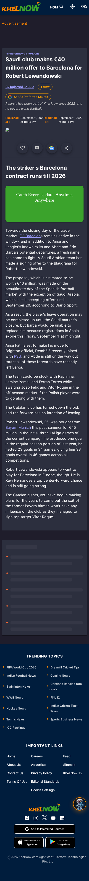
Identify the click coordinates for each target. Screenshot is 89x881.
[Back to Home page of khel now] (21, 7)
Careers (37, 756)
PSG (17, 356)
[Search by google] (61, 7)
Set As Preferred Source (31, 97)
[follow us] (51, 148)
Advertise (38, 765)
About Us (14, 765)
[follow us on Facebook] (26, 818)
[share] (66, 148)
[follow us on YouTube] (53, 818)
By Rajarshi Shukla (19, 87)
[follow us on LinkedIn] (62, 818)
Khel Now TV (73, 773)
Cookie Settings (43, 790)
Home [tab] (55, 7)
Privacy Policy (41, 773)
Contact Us (15, 773)
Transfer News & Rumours (22, 53)
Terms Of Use (17, 781)
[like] (22, 148)
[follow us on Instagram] (36, 818)
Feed (67, 756)
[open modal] (79, 804)
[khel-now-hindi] (84, 7)
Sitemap (69, 765)
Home (11, 756)
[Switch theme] (72, 7)
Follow (45, 86)
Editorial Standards (45, 781)
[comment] (37, 148)
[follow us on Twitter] (44, 818)
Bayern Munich (18, 427)
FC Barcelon (30, 236)
